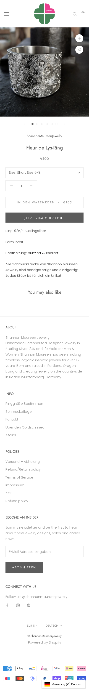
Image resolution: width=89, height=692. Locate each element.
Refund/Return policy (23, 469)
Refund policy (16, 500)
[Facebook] (7, 605)
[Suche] (75, 14)
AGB (9, 493)
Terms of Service (19, 477)
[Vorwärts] (65, 124)
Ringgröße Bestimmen (24, 403)
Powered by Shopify (44, 642)
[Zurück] (24, 124)
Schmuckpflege (18, 411)
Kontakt (11, 419)
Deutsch (52, 625)
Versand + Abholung (22, 461)
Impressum (14, 485)
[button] (64, 684)
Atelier (10, 435)
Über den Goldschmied (24, 427)
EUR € (31, 625)
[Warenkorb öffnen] (83, 13)
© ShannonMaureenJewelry (44, 636)
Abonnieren (24, 567)
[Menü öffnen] (6, 14)
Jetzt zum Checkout (44, 218)
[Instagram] (18, 605)
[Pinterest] (28, 605)
